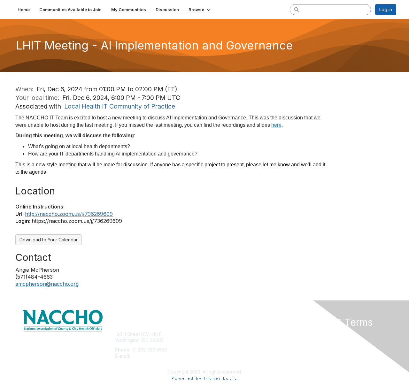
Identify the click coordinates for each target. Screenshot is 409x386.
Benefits (215, 340)
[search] (296, 9)
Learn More (219, 346)
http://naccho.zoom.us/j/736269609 (69, 214)
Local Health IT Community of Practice (119, 106)
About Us (309, 334)
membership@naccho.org (159, 356)
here (276, 125)
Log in (385, 9)
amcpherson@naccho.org (47, 284)
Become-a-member (227, 334)
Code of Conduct (317, 340)
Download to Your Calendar (48, 239)
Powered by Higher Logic (205, 378)
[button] (200, 9)
